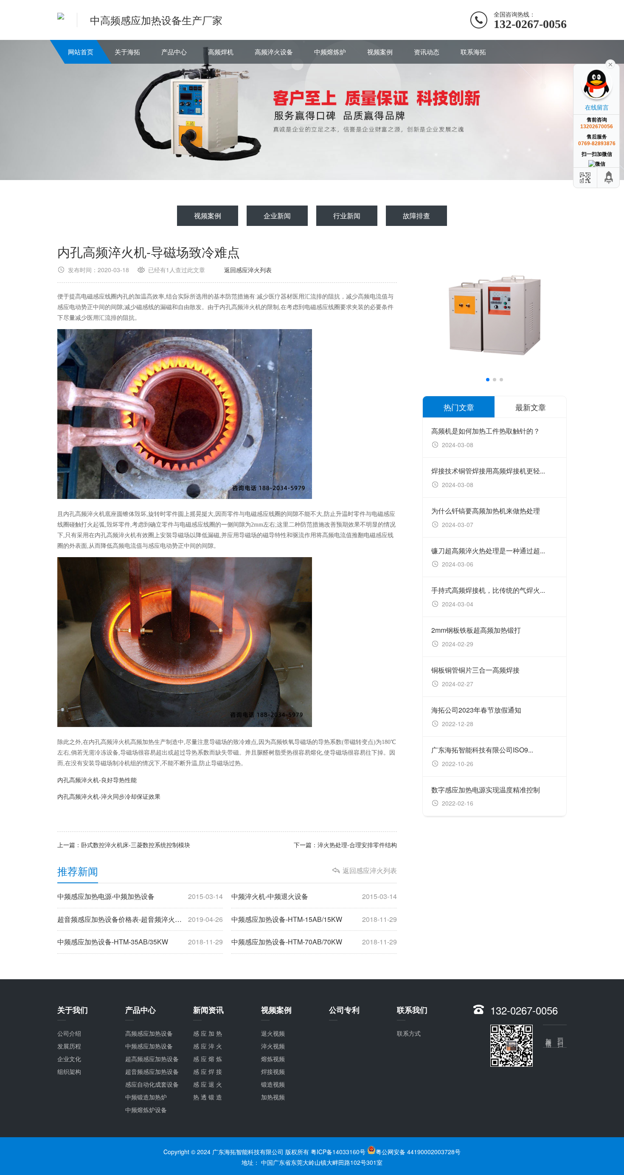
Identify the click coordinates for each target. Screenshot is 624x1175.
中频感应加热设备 (149, 1046)
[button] (487, 379)
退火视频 (273, 1033)
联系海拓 (473, 51)
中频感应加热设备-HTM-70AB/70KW (314, 942)
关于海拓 (127, 51)
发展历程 (69, 1046)
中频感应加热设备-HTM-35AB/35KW (140, 942)
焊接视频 (273, 1071)
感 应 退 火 (207, 1084)
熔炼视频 (273, 1058)
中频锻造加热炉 (146, 1097)
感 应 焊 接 (207, 1071)
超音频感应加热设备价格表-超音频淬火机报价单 (140, 919)
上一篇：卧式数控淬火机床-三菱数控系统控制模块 (123, 844)
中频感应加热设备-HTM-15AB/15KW (314, 919)
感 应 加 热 (207, 1033)
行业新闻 (346, 215)
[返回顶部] (609, 178)
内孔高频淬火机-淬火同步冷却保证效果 (108, 796)
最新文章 (530, 406)
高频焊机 (220, 51)
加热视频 (273, 1097)
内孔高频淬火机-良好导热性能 (97, 779)
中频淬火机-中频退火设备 (314, 896)
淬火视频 (273, 1046)
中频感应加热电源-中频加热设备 (140, 896)
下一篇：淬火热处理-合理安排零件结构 (345, 844)
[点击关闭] (610, 64)
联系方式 (409, 1033)
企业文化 (69, 1058)
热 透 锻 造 (207, 1097)
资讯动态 (426, 51)
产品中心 (174, 51)
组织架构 (69, 1071)
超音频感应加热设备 (152, 1071)
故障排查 (416, 215)
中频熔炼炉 (330, 51)
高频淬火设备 (274, 51)
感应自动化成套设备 (152, 1084)
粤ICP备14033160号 (338, 1151)
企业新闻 (277, 215)
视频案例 (380, 51)
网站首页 (80, 51)
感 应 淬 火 (207, 1046)
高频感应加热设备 (149, 1033)
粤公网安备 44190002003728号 (418, 1151)
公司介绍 (69, 1033)
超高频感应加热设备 (152, 1058)
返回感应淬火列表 (248, 269)
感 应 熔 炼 (207, 1058)
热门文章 (459, 406)
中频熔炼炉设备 (146, 1109)
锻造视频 (273, 1084)
